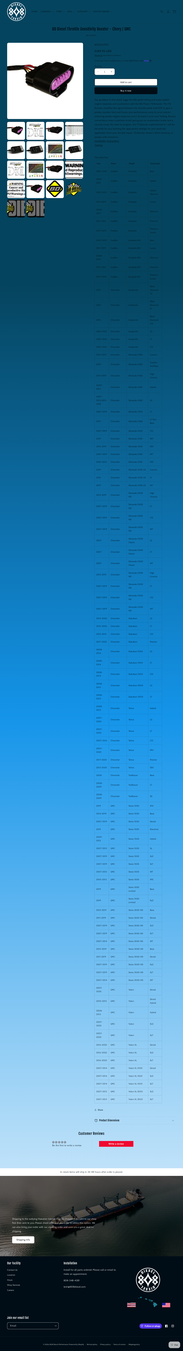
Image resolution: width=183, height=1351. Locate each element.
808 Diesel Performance (59, 1344)
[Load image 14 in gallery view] (35, 189)
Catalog (99, 145)
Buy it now (126, 90)
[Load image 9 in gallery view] (16, 170)
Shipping (98, 55)
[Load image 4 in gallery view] (74, 131)
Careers (10, 1290)
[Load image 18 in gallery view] (35, 208)
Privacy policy (105, 1344)
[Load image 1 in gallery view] (16, 131)
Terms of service (119, 1344)
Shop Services (13, 1285)
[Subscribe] (55, 1325)
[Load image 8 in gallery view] (74, 150)
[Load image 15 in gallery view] (55, 189)
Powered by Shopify (76, 1344)
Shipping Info (23, 1239)
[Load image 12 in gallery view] (74, 170)
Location (11, 1275)
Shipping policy (134, 1344)
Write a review (116, 1143)
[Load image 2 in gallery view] (35, 131)
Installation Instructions (107, 141)
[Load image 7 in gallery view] (55, 150)
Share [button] (100, 1110)
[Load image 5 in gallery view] (16, 150)
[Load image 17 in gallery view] (16, 208)
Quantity (98, 66)
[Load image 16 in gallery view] (74, 189)
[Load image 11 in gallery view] (55, 170)
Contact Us (12, 1270)
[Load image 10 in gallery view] (35, 170)
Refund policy (92, 1344)
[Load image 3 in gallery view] (55, 131)
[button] (47, 11)
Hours (10, 1280)
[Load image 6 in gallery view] (35, 150)
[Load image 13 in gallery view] (16, 189)
